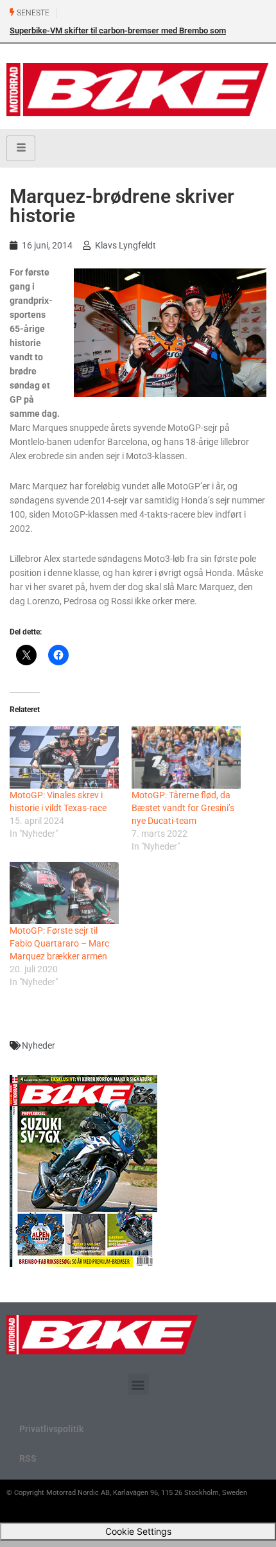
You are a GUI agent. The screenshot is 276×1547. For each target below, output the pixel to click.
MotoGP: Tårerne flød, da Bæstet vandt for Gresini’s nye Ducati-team (183, 808)
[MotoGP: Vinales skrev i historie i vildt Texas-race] (64, 757)
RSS (28, 1458)
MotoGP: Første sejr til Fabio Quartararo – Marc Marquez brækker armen (59, 943)
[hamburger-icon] (20, 148)
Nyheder (38, 1045)
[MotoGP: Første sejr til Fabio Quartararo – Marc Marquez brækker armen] (64, 893)
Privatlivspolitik (51, 1429)
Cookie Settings (138, 1531)
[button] (138, 1384)
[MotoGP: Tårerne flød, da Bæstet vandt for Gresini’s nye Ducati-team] (186, 757)
